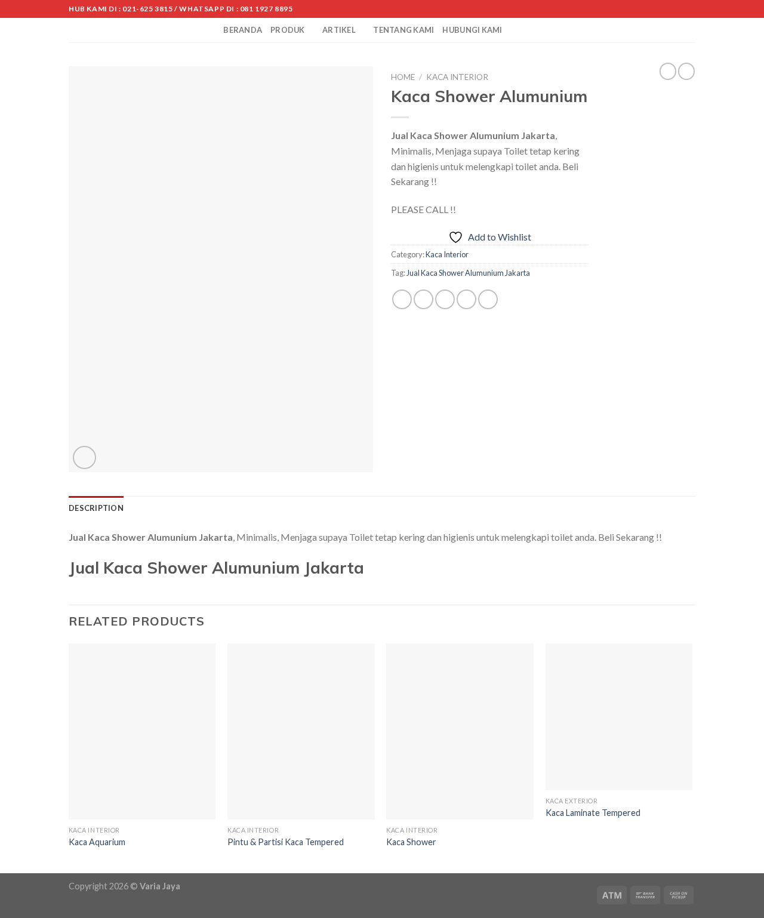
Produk (287, 30)
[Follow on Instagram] (666, 9)
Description (96, 508)
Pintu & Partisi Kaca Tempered (285, 842)
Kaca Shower (411, 842)
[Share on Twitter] (423, 299)
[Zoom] (84, 457)
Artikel (339, 30)
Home (403, 77)
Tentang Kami (403, 30)
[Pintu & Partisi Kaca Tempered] (301, 731)
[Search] (210, 30)
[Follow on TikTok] (678, 9)
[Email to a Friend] (445, 299)
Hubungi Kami (472, 30)
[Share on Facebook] (402, 299)
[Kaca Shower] (460, 731)
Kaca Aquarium (97, 842)
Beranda (242, 30)
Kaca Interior (457, 77)
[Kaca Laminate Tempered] (619, 717)
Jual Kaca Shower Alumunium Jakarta (468, 273)
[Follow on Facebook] (655, 9)
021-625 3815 (147, 8)
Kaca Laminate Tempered (593, 813)
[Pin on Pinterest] (466, 299)
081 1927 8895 (266, 8)
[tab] (96, 508)
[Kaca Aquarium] (142, 731)
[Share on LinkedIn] (488, 299)
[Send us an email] (689, 9)
